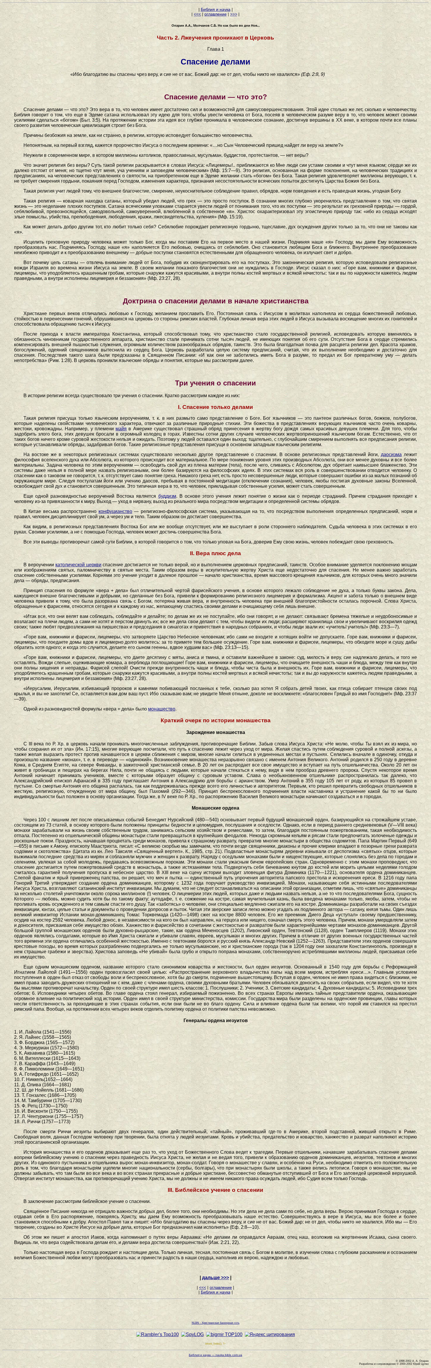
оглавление (215, 14)
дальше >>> (215, 1277)
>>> (233, 14)
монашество (161, 708)
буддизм (167, 496)
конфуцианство (115, 511)
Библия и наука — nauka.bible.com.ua (215, 1355)
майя (121, 428)
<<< (197, 14)
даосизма (391, 454)
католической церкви (78, 564)
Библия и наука (215, 9)
